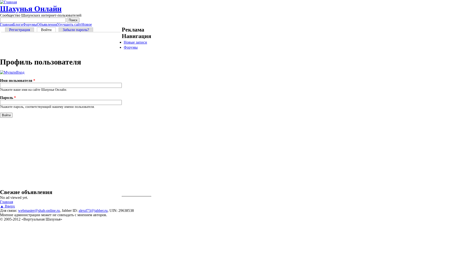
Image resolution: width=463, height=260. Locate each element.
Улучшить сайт (69, 24)
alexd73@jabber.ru (93, 210)
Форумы (30, 24)
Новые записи (135, 42)
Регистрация (19, 30)
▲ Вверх (7, 206)
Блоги (18, 24)
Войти (48, 30)
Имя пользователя (17, 80)
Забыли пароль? (76, 30)
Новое (87, 24)
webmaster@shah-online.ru (39, 210)
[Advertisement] (61, 45)
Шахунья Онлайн (30, 8)
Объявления (47, 24)
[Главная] (8, 2)
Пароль (8, 98)
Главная (6, 24)
